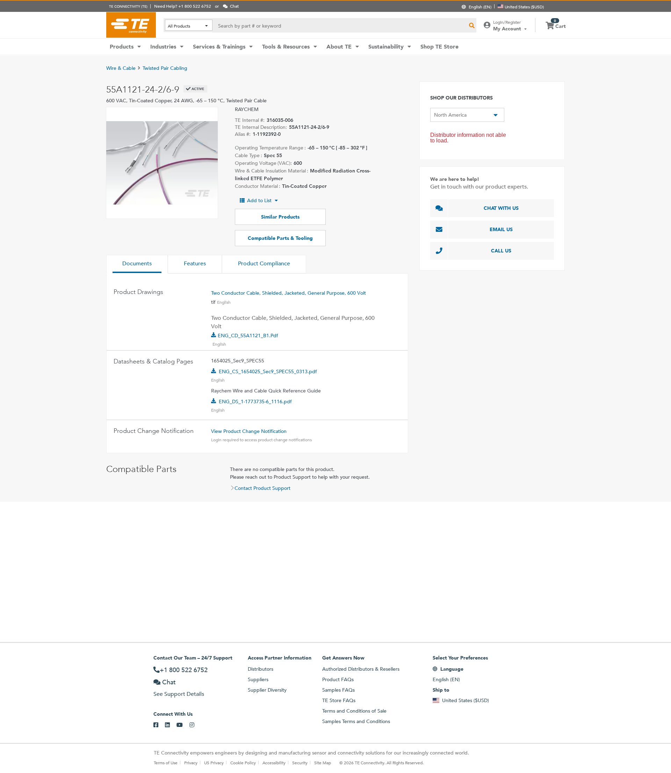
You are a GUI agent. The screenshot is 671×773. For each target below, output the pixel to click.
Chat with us (501, 208)
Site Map (322, 762)
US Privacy (214, 762)
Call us (501, 251)
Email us (501, 229)
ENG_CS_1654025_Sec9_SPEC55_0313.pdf (268, 371)
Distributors (260, 669)
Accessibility (274, 762)
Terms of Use (166, 762)
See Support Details (178, 694)
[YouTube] (182, 725)
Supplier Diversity (267, 690)
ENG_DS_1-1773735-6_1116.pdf (255, 401)
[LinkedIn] (170, 725)
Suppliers (258, 679)
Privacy (190, 762)
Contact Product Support (262, 488)
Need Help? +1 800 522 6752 (182, 6)
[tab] (137, 264)
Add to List (259, 200)
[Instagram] (195, 725)
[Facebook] (159, 725)
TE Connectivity (131, 25)
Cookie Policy (243, 762)
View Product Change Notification (249, 431)
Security (300, 762)
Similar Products (280, 217)
